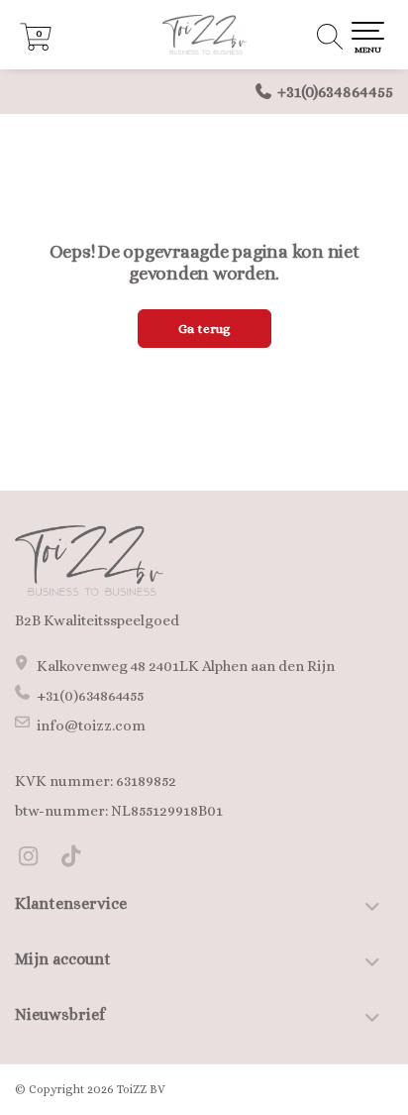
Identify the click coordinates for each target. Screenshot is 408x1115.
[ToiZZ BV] (204, 35)
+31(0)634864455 (335, 91)
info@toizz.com (91, 725)
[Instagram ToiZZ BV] (36, 859)
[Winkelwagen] (35, 46)
